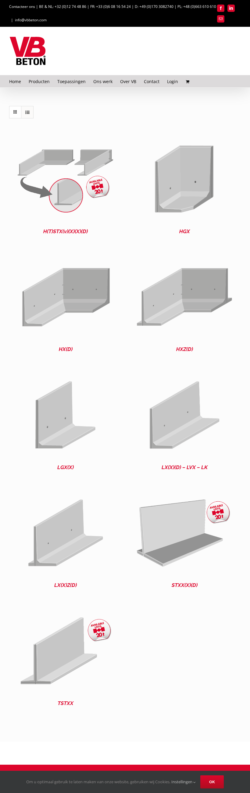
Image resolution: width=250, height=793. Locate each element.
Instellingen (182, 781)
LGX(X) (65, 467)
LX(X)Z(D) (65, 585)
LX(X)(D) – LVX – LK (185, 467)
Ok (212, 782)
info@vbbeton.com (31, 20)
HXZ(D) (184, 349)
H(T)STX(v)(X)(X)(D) (65, 231)
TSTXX (65, 703)
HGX (184, 231)
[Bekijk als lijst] (27, 112)
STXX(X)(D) (185, 585)
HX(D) (66, 349)
